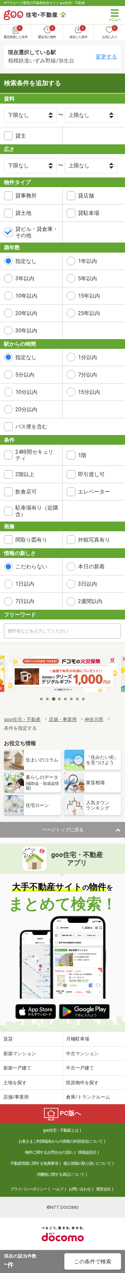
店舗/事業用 (16, 1097)
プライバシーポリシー (28, 1189)
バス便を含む (31, 426)
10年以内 (26, 296)
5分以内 (24, 375)
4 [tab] (59, 699)
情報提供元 (87, 1152)
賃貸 (8, 1038)
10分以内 (26, 392)
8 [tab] (83, 699)
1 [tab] (41, 699)
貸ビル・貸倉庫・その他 (36, 232)
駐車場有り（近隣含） (36, 511)
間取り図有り (31, 540)
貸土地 (23, 213)
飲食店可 (26, 491)
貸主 (20, 136)
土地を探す (15, 1082)
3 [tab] (53, 699)
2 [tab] (47, 699)
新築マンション (19, 1053)
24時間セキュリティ (34, 455)
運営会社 (103, 1189)
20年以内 (26, 313)
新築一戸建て (17, 1068)
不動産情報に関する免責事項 (34, 1163)
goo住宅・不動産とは (60, 1130)
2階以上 (24, 474)
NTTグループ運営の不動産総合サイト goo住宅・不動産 (44, 3)
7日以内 (24, 601)
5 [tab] (65, 699)
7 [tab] (77, 699)
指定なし (26, 261)
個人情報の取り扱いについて (87, 1163)
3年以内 (24, 278)
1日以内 (24, 584)
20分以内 (26, 409)
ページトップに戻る (63, 829)
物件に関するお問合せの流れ (49, 1152)
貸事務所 (26, 195)
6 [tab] (71, 699)
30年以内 (26, 330)
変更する (106, 56)
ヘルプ (57, 1189)
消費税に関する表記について (60, 1174)
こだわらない (31, 566)
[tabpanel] (62, 674)
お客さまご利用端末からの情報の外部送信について (60, 1141)
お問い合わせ (80, 1189)
